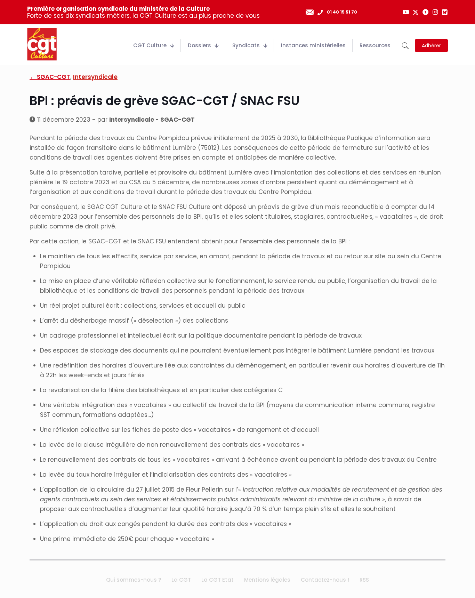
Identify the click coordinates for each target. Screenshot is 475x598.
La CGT (181, 579)
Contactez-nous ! (325, 579)
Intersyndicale (95, 77)
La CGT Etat (217, 579)
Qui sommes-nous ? (133, 579)
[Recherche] (405, 45)
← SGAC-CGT (50, 77)
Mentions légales (267, 579)
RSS (364, 579)
